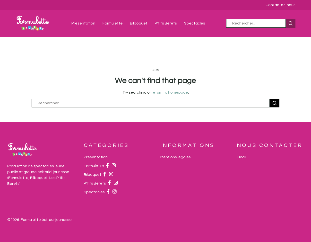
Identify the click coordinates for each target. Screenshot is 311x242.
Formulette (113, 23)
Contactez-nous (280, 5)
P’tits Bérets (166, 23)
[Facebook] (107, 166)
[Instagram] (114, 166)
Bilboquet (138, 23)
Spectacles (194, 23)
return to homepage (170, 92)
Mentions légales (175, 157)
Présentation (83, 23)
